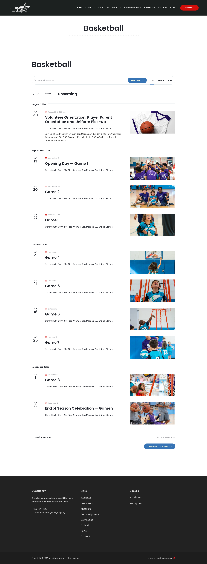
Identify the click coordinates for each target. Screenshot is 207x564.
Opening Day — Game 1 (66, 163)
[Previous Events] (33, 93)
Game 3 (52, 220)
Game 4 (52, 257)
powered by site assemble (160, 558)
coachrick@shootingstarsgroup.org (48, 512)
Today (48, 94)
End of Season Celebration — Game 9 (79, 408)
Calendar (86, 525)
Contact (85, 536)
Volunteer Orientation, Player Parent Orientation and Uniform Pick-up (78, 119)
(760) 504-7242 (39, 508)
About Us (86, 509)
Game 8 (52, 380)
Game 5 (52, 286)
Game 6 (52, 314)
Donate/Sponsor (90, 514)
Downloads (87, 520)
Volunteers (87, 503)
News (84, 531)
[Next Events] (38, 93)
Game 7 (52, 342)
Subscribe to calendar (158, 446)
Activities (86, 498)
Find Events (137, 80)
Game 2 (52, 192)
